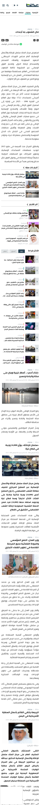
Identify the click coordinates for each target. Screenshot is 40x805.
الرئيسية (35, 12)
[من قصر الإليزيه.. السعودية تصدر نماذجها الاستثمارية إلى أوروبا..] (34, 240)
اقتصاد (14, 12)
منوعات (20, 291)
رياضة (25, 210)
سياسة (21, 12)
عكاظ (36, 29)
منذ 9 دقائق (23, 231)
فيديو (8, 12)
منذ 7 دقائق (23, 218)
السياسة (24, 223)
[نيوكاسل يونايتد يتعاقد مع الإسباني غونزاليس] (34, 214)
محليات (27, 12)
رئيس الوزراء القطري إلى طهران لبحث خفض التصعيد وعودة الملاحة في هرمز (14, 227)
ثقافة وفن (19, 257)
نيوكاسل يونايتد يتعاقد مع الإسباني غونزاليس (15, 214)
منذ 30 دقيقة (23, 243)
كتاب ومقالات (22, 236)
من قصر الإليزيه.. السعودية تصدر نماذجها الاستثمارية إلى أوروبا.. (17, 239)
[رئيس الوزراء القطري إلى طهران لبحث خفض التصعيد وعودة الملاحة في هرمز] (34, 227)
